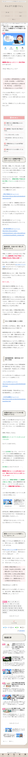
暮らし (5, 601)
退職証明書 (21, 610)
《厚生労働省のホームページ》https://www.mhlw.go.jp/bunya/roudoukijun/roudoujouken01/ (13, 196)
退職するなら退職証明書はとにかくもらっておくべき (13, 123)
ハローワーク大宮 (15, 603)
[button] (22, 48)
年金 (17, 608)
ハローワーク (6, 603)
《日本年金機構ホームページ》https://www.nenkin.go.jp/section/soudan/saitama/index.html (14, 399)
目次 (13, 117)
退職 (16, 610)
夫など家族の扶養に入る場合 (12, 134)
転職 (12, 610)
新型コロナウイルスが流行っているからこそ (13, 150)
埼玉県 (11, 606)
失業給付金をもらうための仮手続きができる (13, 144)
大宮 (16, 606)
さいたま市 (11, 601)
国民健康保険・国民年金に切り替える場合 (14, 138)
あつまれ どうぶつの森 (11, 549)
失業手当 (6, 608)
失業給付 (12, 608)
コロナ (17, 601)
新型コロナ (6, 610)
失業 (20, 606)
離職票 (5, 612)
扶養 (21, 608)
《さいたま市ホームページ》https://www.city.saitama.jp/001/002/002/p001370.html (14, 384)
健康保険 (6, 606)
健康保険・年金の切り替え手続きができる (13, 129)
